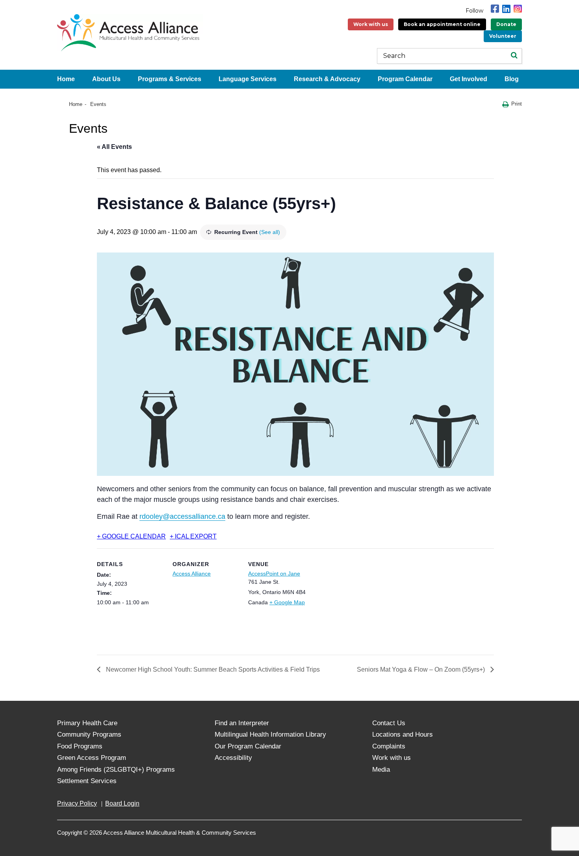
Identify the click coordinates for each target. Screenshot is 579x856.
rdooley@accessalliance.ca (182, 516)
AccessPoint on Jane (274, 573)
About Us (106, 79)
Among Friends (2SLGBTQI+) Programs (116, 769)
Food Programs (79, 746)
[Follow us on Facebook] (495, 9)
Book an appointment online (442, 24)
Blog (512, 79)
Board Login (122, 803)
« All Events (114, 146)
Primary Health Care (87, 723)
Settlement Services (87, 781)
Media (381, 769)
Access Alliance (192, 573)
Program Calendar (405, 79)
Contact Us (388, 723)
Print (516, 104)
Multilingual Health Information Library (270, 734)
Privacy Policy (77, 803)
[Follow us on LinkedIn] (506, 9)
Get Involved (468, 79)
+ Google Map (287, 602)
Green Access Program (91, 757)
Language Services (248, 79)
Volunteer (502, 36)
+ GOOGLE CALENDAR (131, 536)
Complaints (388, 746)
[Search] (514, 56)
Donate (506, 24)
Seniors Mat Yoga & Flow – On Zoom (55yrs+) (421, 669)
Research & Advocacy (327, 79)
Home (66, 79)
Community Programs (89, 734)
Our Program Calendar (248, 746)
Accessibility (233, 757)
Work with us (370, 24)
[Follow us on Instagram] (518, 9)
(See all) (269, 232)
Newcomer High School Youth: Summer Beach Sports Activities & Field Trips (212, 669)
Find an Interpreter (242, 723)
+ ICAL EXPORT (193, 536)
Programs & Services (169, 79)
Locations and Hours (402, 734)
